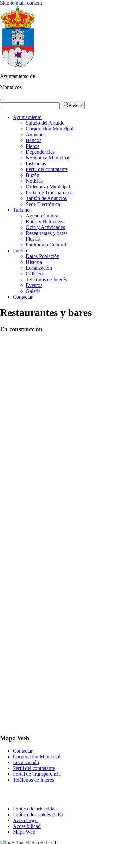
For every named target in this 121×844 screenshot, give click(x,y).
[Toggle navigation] (2, 100)
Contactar (23, 297)
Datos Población (42, 256)
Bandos (33, 140)
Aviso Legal (25, 820)
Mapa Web (24, 832)
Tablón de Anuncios (46, 198)
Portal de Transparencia (50, 192)
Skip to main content (21, 2)
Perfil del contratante (47, 169)
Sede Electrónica (43, 204)
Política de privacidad (35, 808)
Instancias (36, 163)
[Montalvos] (17, 65)
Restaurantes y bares (46, 233)
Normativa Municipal (47, 157)
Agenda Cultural (43, 215)
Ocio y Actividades (45, 227)
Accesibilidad (27, 826)
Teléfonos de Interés (46, 279)
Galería (33, 291)
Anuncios (35, 134)
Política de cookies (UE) (38, 814)
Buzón (32, 175)
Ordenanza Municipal (48, 186)
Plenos (32, 146)
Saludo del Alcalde (45, 123)
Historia (34, 262)
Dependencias (40, 152)
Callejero (35, 273)
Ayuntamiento (27, 117)
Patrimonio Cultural (46, 244)
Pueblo (20, 250)
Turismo (21, 210)
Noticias (34, 181)
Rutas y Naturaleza (45, 221)
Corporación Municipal (49, 128)
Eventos (34, 285)
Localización (39, 268)
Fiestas (33, 239)
